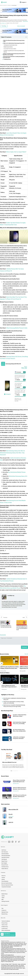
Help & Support (4, 905)
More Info (3, 917)
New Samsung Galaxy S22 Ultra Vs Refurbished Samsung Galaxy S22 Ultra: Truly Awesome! (12, 452)
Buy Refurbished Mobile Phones (16, 472)
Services (3, 846)
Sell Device (3, 890)
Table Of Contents (6, 37)
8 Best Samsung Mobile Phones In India (16, 328)
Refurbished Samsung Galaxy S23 (18, 476)
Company (3, 872)
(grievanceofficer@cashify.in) (7, 955)
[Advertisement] (14, 93)
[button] (7, 394)
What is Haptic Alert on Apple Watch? (16, 152)
